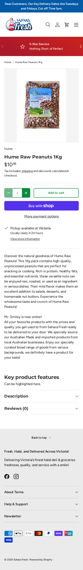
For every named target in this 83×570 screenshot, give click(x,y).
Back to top (39, 437)
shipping (27, 171)
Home (7, 62)
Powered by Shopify (40, 559)
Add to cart (56, 193)
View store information (25, 239)
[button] (67, 24)
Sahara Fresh (21, 559)
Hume (8, 149)
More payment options (41, 216)
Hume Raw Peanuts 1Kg (28, 62)
